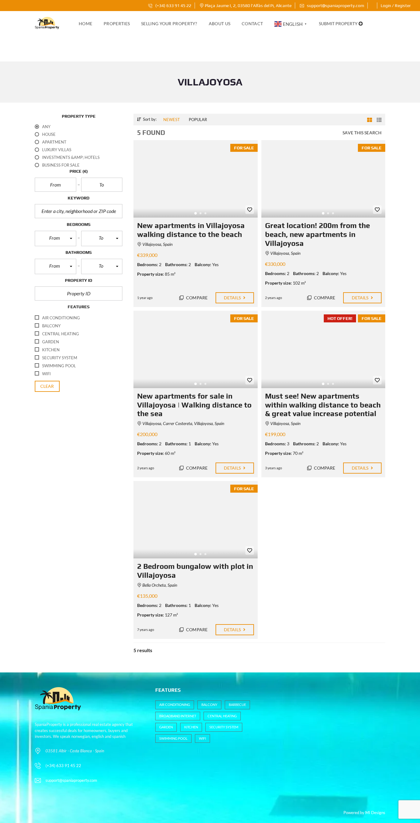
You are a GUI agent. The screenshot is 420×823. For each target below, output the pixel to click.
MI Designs (375, 812)
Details (233, 297)
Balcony (209, 705)
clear (47, 386)
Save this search (362, 132)
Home (85, 23)
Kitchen (191, 727)
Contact (252, 23)
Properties (117, 23)
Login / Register (396, 5)
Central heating (222, 716)
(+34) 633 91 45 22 (172, 5)
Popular (198, 119)
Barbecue (237, 705)
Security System (223, 727)
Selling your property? (169, 23)
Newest (171, 119)
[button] (55, 238)
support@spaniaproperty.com (335, 5)
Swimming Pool (173, 738)
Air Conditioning (174, 705)
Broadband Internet (177, 716)
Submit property (339, 23)
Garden (166, 727)
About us (219, 23)
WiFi (202, 738)
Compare (196, 297)
